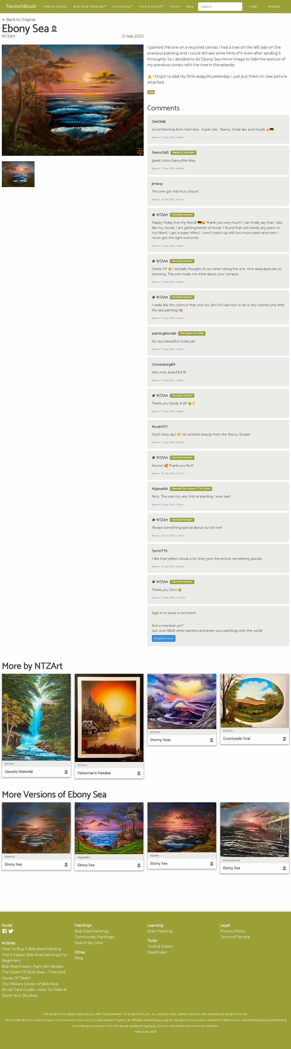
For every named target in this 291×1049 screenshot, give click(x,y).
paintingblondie (164, 333)
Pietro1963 (160, 153)
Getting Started (55, 6)
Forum (175, 6)
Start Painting (160, 931)
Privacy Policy (232, 931)
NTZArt (8, 36)
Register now (163, 638)
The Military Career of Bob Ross (30, 984)
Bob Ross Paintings (88, 6)
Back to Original (20, 19)
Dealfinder (157, 952)
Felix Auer (141, 1031)
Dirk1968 (159, 122)
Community (121, 6)
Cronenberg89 (163, 364)
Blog (189, 6)
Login (253, 6)
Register (274, 6)
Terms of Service (235, 937)
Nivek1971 (160, 427)
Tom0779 (159, 551)
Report (156, 137)
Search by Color (89, 943)
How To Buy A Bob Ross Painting (31, 949)
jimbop (157, 184)
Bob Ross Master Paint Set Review (32, 966)
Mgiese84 (160, 489)
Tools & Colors (150, 6)
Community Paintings (94, 937)
